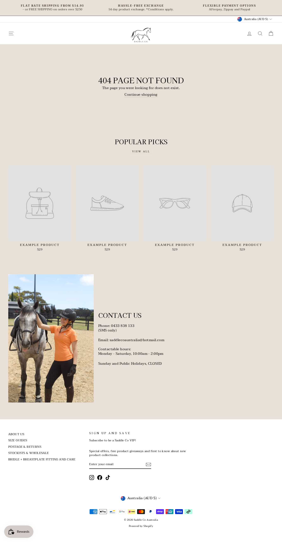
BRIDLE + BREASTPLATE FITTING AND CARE (42, 459)
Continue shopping (140, 94)
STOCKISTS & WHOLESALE (28, 453)
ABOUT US (16, 434)
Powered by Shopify (141, 526)
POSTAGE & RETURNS (24, 446)
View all (141, 151)
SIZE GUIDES (17, 440)
